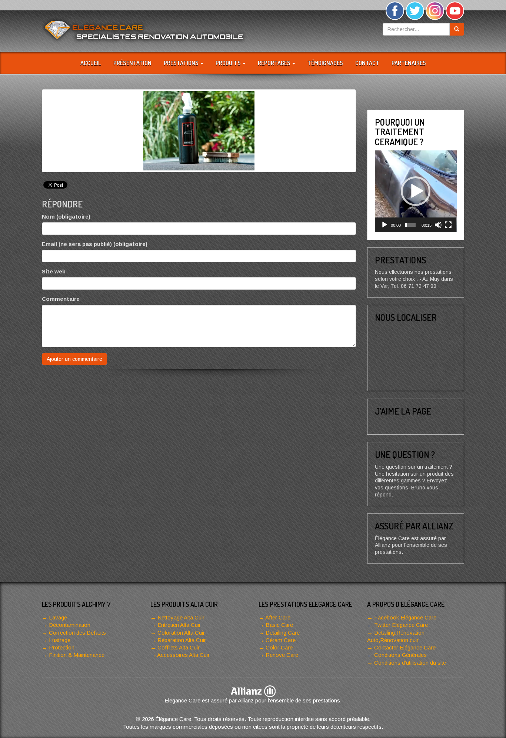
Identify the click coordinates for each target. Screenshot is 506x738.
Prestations (182, 63)
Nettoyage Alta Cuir (180, 617)
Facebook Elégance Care (405, 617)
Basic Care (279, 625)
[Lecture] (384, 225)
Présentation (132, 63)
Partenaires (409, 63)
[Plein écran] (448, 225)
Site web (54, 271)
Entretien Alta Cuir (179, 625)
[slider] (410, 225)
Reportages (275, 63)
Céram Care (281, 640)
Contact (367, 63)
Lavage (58, 617)
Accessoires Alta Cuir (183, 655)
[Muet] (438, 225)
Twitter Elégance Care (401, 625)
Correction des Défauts (77, 632)
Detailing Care (283, 632)
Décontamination (69, 625)
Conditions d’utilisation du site (410, 662)
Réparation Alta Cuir (181, 640)
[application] (416, 191)
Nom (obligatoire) (66, 216)
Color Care (279, 647)
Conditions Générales (400, 655)
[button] (415, 191)
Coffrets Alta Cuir (178, 647)
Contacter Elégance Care (405, 647)
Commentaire (61, 299)
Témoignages (325, 63)
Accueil (90, 63)
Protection (61, 647)
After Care (277, 617)
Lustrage (59, 640)
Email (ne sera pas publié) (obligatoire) (94, 244)
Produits (229, 63)
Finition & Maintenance (76, 655)
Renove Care (282, 655)
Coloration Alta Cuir (181, 632)
